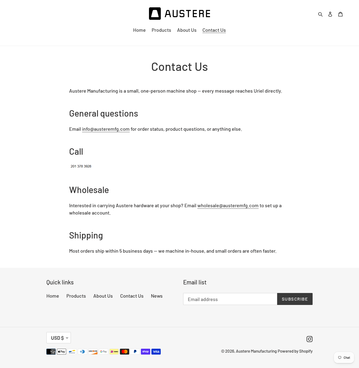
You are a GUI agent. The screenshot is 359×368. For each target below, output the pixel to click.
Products (76, 296)
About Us (103, 296)
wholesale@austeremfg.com (228, 205)
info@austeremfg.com (106, 129)
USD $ (57, 338)
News (157, 296)
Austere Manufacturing (256, 350)
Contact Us (132, 296)
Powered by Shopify (295, 350)
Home (52, 296)
